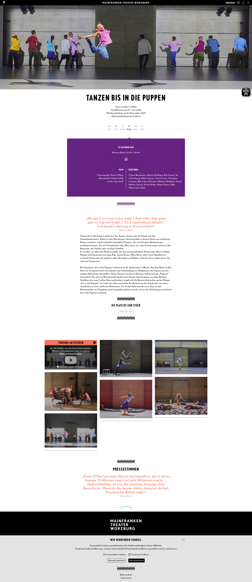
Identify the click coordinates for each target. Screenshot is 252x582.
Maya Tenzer (163, 184)
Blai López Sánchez (147, 181)
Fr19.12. (129, 128)
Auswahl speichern (116, 560)
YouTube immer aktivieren (72, 366)
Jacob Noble (150, 184)
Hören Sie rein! (126, 311)
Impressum (126, 577)
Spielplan (230, 3)
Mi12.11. (116, 128)
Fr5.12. (122, 128)
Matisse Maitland (166, 181)
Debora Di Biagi (155, 175)
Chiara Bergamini (137, 175)
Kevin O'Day (117, 175)
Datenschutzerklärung (70, 353)
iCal (126, 159)
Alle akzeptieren (136, 560)
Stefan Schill (117, 178)
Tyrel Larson (161, 178)
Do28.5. (135, 128)
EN (238, 3)
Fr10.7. (142, 128)
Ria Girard (169, 175)
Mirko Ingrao (147, 178)
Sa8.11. (109, 128)
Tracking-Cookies (140, 554)
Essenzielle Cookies (115, 554)
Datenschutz (126, 574)
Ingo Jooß (118, 181)
